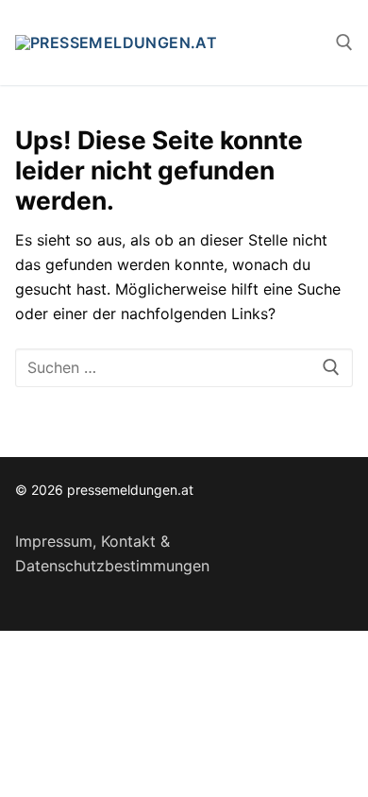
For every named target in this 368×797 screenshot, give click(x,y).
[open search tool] (344, 42)
